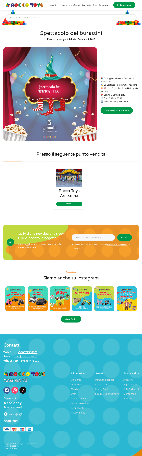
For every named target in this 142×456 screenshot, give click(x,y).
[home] (24, 5)
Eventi (64, 5)
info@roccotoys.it (25, 356)
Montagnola (129, 393)
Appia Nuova (130, 384)
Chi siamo (76, 379)
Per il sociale (77, 407)
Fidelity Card (101, 389)
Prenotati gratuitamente (116, 110)
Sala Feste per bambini (107, 393)
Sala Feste (86, 5)
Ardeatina (128, 379)
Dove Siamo (74, 5)
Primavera (128, 398)
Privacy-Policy (78, 412)
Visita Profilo (71, 319)
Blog (95, 5)
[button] (55, 5)
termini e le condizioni (117, 244)
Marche (75, 389)
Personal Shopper (104, 379)
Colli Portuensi (131, 389)
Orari (73, 393)
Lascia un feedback (81, 403)
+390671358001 (27, 352)
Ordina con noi (124, 5)
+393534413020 (29, 360)
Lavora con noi (78, 398)
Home (12, 17)
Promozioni (101, 384)
